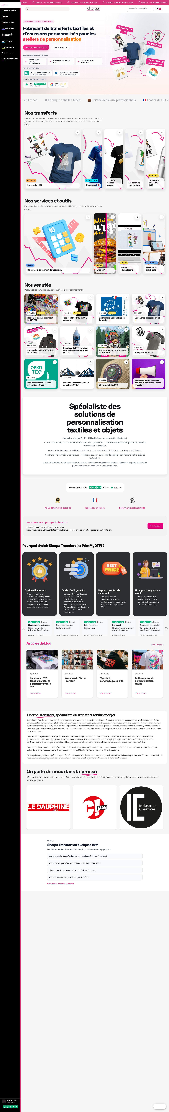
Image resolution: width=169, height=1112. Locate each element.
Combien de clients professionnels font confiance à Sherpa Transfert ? (78, 856)
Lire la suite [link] (35, 693)
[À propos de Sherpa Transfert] (77, 659)
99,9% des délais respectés (87, 61)
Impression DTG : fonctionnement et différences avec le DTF (40, 682)
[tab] (10, 5)
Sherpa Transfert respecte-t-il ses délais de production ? (72, 870)
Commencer (155, 526)
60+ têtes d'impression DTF (61, 61)
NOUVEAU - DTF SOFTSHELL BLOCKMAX (45, 2)
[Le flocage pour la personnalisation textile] (147, 659)
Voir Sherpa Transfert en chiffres (60, 884)
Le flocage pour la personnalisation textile (144, 681)
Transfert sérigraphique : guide (111, 679)
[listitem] (52, 159)
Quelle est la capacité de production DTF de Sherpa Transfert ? (75, 863)
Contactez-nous (60, 47)
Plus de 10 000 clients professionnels (34, 61)
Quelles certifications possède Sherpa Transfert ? (69, 877)
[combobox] (47, 9)
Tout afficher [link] (156, 645)
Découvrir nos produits (35, 47)
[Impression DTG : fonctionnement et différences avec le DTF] (42, 659)
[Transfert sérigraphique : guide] (112, 659)
